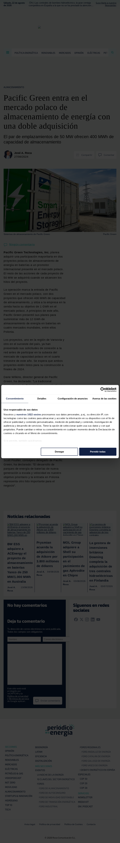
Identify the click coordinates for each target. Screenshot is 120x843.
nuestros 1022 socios (28, 414)
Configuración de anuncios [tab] (73, 398)
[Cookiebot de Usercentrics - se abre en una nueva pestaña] (102, 389)
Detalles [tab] (41, 398)
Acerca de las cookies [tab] (104, 398)
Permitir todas (97, 451)
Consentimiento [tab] (14, 398)
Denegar (59, 451)
